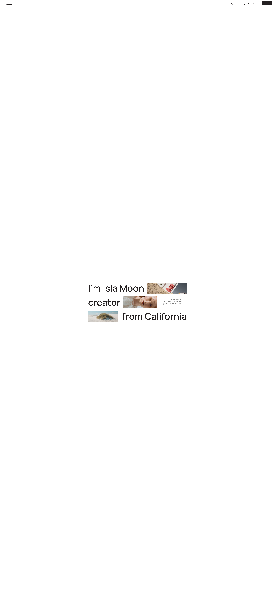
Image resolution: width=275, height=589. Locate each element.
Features (255, 4)
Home (226, 4)
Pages (232, 4)
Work (238, 4)
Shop (249, 4)
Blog (244, 4)
